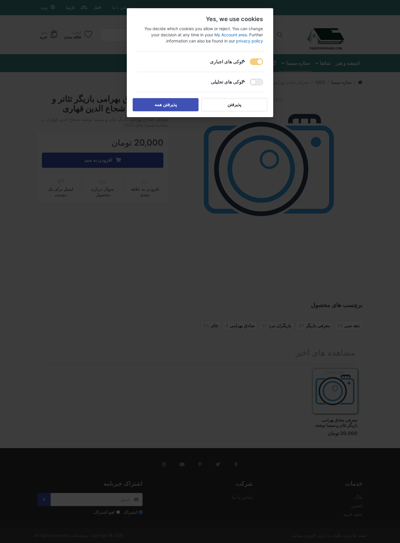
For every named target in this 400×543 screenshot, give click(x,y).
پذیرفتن (234, 104)
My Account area (230, 34)
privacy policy (249, 40)
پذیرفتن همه (166, 104)
